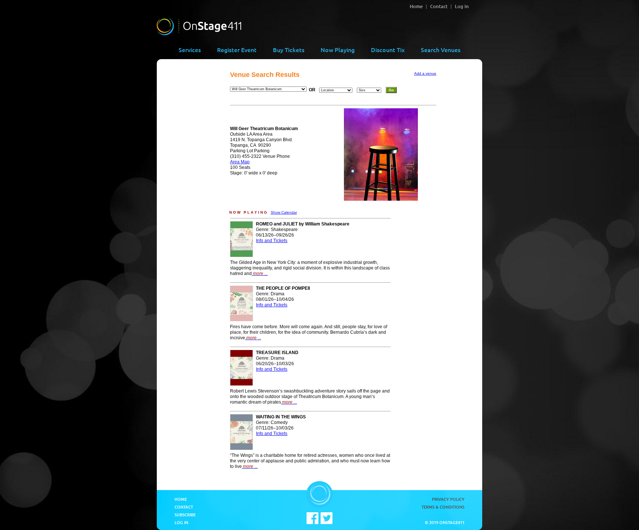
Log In (462, 6)
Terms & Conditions (443, 507)
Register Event (237, 49)
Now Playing (338, 49)
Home (416, 6)
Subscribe (185, 515)
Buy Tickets (288, 49)
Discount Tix (388, 49)
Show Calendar (284, 212)
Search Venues (440, 49)
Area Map (240, 161)
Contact (438, 6)
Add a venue (425, 73)
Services (190, 49)
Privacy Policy (448, 499)
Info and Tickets (271, 240)
